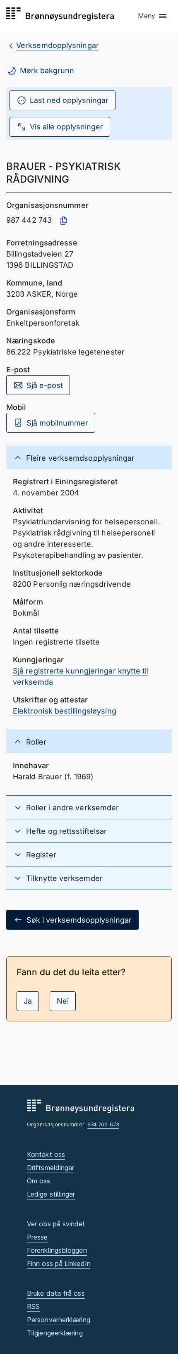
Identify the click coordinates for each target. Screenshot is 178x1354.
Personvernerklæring (58, 1320)
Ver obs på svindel (55, 1224)
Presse (37, 1237)
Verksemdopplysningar (57, 45)
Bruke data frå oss (56, 1293)
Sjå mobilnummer (57, 423)
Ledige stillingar (51, 1194)
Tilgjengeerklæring (55, 1333)
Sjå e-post (44, 385)
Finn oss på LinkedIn (59, 1263)
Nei (63, 1001)
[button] (153, 16)
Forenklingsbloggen (57, 1250)
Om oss (39, 1181)
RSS (33, 1306)
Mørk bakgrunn (47, 70)
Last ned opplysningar (69, 100)
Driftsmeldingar (50, 1168)
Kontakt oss (46, 1154)
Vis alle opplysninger (66, 126)
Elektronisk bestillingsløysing (64, 711)
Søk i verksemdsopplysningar (79, 920)
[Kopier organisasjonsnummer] (64, 221)
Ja (28, 1001)
